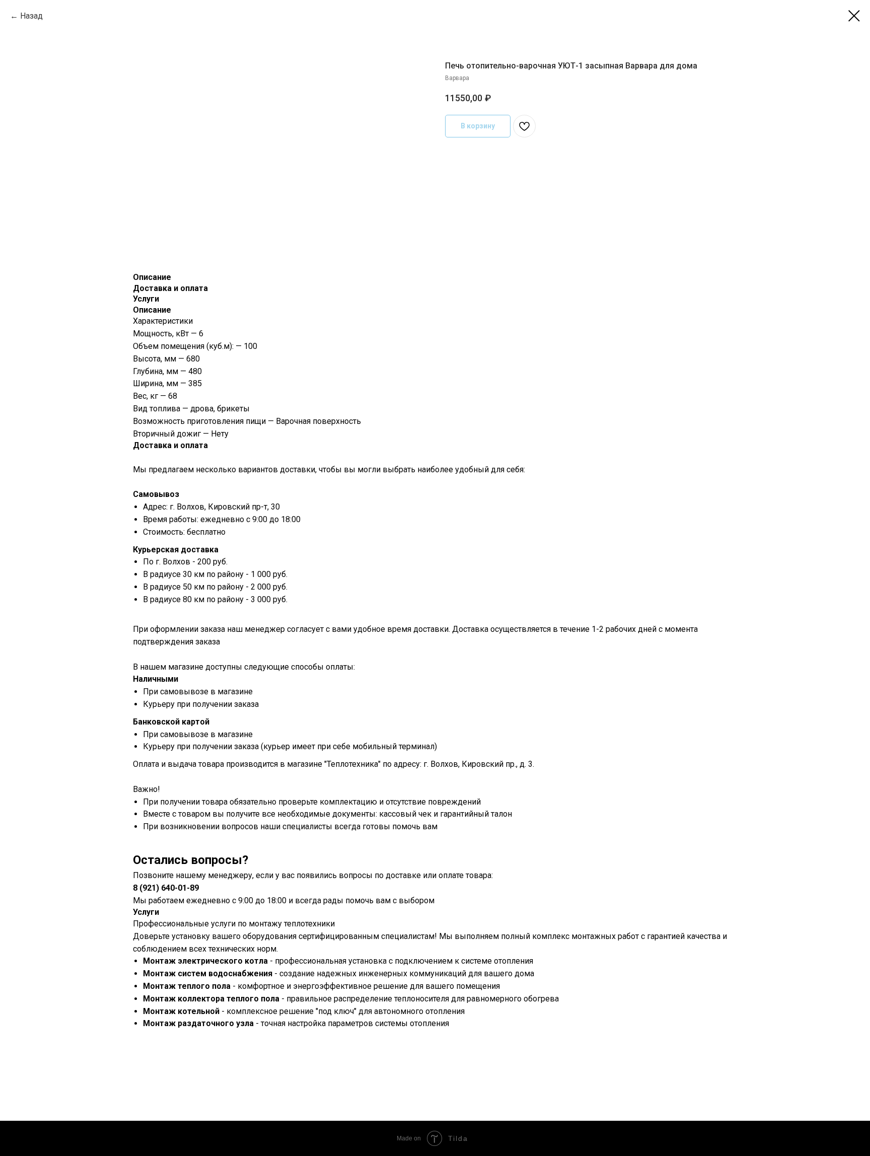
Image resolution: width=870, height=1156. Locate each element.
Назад (31, 16)
